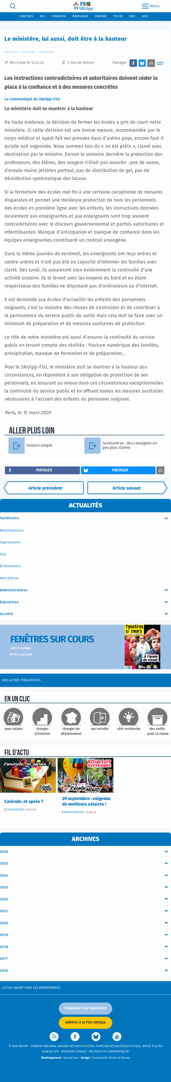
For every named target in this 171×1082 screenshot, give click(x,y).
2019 (4, 935)
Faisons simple (39, 446)
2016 (4, 971)
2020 (4, 923)
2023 (4, 887)
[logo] (83, 6)
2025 (4, 863)
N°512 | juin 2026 (21, 654)
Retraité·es (9, 578)
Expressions (46, 52)
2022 (4, 899)
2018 (4, 947)
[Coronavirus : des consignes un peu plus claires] (94, 446)
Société (6, 614)
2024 (4, 875)
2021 (4, 911)
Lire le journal (20, 648)
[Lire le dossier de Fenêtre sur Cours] (142, 647)
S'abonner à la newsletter (85, 1008)
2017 (4, 958)
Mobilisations (12, 530)
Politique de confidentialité (109, 1051)
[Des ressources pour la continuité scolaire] (127, 487)
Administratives (14, 590)
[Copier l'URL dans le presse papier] (160, 63)
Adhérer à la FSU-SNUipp (85, 1022)
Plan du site (50, 1051)
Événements (10, 566)
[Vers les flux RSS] (54, 1036)
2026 (4, 851)
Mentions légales (73, 1051)
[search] (13, 6)
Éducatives (9, 602)
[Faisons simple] (18, 446)
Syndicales (28, 52)
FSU (3, 554)
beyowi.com (71, 1057)
